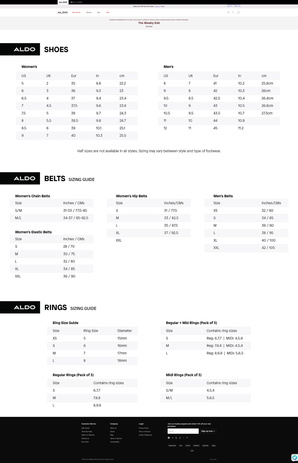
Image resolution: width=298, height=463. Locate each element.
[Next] (201, 5)
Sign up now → (208, 431)
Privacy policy (213, 459)
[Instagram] (172, 438)
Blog (111, 435)
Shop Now (149, 26)
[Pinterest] (187, 438)
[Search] (228, 12)
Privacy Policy (144, 428)
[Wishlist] (233, 12)
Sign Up (237, 6)
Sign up (157, 6)
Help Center (85, 428)
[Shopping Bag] (239, 12)
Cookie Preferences (145, 435)
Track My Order (86, 431)
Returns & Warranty (88, 435)
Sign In (229, 6)
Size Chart (85, 442)
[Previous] (96, 5)
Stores (112, 431)
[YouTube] (184, 438)
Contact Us (85, 438)
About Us (113, 428)
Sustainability (114, 442)
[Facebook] (169, 438)
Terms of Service (116, 438)
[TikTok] (176, 438)
